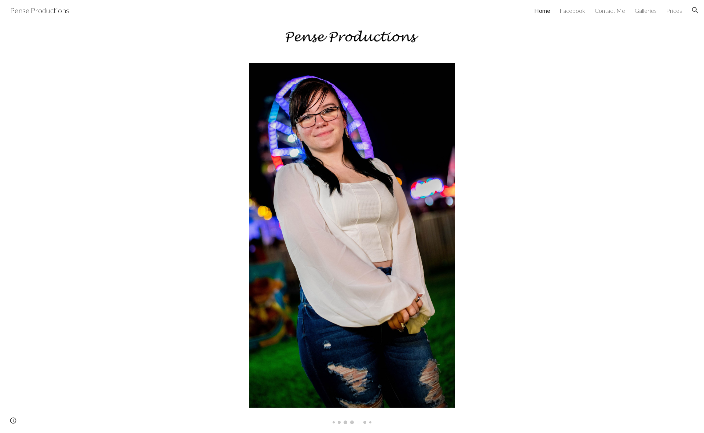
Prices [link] (674, 10)
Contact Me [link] (610, 10)
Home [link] (542, 10)
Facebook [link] (572, 10)
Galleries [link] (646, 10)
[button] (695, 10)
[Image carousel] (352, 243)
